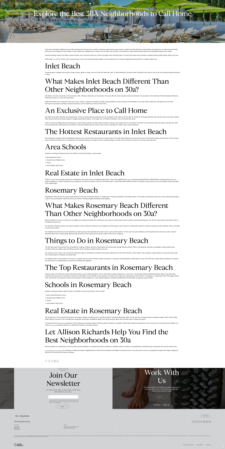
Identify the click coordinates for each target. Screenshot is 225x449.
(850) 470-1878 (167, 405)
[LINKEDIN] (198, 422)
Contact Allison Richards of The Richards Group (53, 350)
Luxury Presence (190, 444)
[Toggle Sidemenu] (210, 4)
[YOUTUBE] (204, 422)
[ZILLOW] (207, 422)
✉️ (90, 3)
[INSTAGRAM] (196, 422)
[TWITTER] (201, 422)
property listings (53, 325)
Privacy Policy (58, 402)
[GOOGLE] (210, 422)
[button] (161, 397)
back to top (206, 415)
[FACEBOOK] (193, 422)
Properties (129, 179)
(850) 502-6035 (166, 404)
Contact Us (84, 3)
